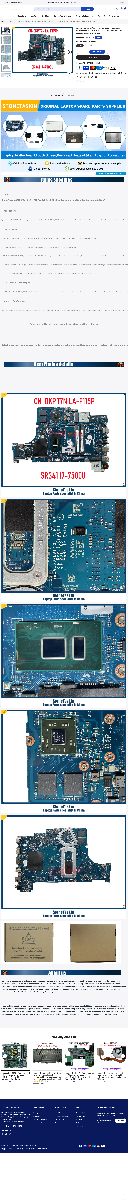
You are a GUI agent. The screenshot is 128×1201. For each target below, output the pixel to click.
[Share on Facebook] (77, 77)
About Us (102, 16)
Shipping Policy (81, 1113)
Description (58, 95)
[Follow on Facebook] (2, 1134)
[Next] (70, 52)
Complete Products (84, 16)
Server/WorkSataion (63, 16)
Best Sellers (23, 16)
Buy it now (93, 57)
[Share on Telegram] (92, 77)
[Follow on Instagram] (6, 1134)
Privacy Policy (59, 1120)
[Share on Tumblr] (88, 77)
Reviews (71, 95)
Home (11, 16)
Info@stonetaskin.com (13, 2)
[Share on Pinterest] (85, 77)
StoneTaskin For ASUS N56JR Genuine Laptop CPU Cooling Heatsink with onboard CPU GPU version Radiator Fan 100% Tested (112, 1076)
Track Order (80, 1120)
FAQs (78, 1123)
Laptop (34, 16)
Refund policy (81, 1116)
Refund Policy (18, 1149)
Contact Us (114, 16)
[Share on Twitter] (81, 77)
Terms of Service (61, 1123)
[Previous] (16, 52)
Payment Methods (61, 1116)
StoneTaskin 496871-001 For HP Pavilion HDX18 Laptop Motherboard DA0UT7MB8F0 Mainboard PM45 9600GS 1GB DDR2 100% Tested (80, 1076)
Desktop (45, 16)
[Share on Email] (96, 77)
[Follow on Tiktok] (10, 1134)
